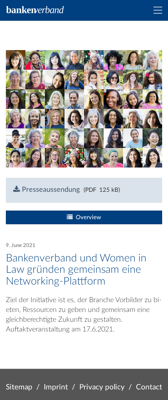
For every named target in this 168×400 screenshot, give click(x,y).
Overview (87, 217)
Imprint (56, 387)
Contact (149, 387)
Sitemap (19, 387)
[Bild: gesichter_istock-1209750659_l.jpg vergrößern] (84, 108)
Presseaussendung (50, 189)
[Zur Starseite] (35, 10)
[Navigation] (158, 10)
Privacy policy (102, 387)
